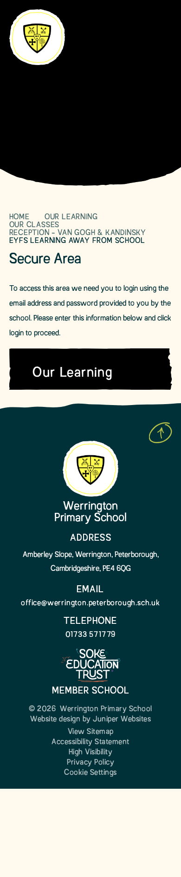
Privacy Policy (90, 762)
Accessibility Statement (90, 742)
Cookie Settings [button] (90, 773)
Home (19, 217)
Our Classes (34, 225)
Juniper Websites (122, 719)
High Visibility (91, 752)
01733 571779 (90, 635)
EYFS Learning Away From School (77, 241)
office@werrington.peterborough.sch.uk (90, 603)
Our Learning (71, 217)
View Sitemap (91, 732)
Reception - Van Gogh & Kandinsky (78, 233)
